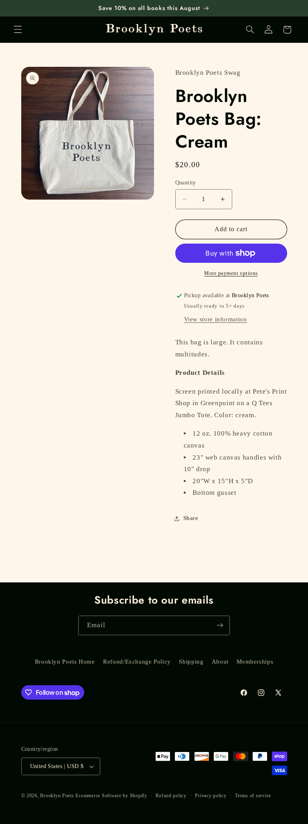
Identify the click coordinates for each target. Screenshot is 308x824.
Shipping (191, 661)
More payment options (231, 273)
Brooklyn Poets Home (65, 661)
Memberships (255, 661)
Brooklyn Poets (57, 795)
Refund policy (171, 795)
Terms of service (253, 795)
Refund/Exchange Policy (137, 661)
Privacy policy (210, 795)
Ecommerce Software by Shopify (111, 795)
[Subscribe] (220, 625)
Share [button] (191, 518)
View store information (215, 319)
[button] (17, 29)
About (220, 661)
